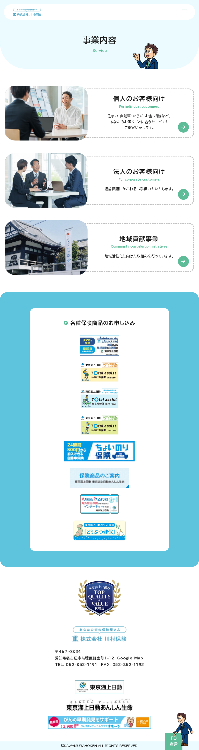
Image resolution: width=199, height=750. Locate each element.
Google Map (130, 658)
